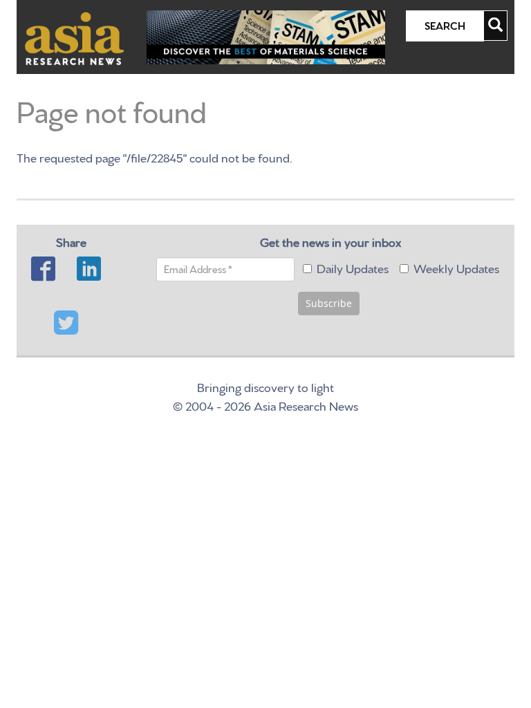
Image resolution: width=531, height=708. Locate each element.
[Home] (75, 38)
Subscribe (329, 303)
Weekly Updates (456, 267)
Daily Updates (353, 267)
